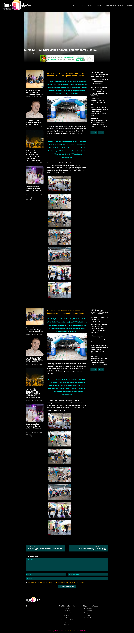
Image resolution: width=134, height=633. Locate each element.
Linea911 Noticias (69, 631)
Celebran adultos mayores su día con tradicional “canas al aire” (33, 189)
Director (28, 96)
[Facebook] (92, 132)
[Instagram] (84, 610)
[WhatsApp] (102, 132)
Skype (87, 612)
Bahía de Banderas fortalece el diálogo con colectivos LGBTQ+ (34, 92)
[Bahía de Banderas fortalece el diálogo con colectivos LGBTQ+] (35, 79)
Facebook (89, 608)
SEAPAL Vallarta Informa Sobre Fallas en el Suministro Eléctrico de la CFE (91, 549)
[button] (75, 6)
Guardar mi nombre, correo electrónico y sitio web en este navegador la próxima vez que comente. (56, 582)
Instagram (89, 610)
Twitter (88, 615)
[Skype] (84, 613)
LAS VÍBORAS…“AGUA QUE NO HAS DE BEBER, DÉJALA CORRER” (34, 122)
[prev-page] (27, 198)
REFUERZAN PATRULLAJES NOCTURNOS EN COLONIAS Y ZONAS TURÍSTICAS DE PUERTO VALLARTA (33, 155)
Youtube (88, 617)
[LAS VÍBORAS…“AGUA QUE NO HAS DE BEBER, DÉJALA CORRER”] (35, 109)
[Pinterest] (99, 132)
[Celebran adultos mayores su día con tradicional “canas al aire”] (35, 175)
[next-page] (30, 198)
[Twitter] (95, 132)
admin (28, 53)
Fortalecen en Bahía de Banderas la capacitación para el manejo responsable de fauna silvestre (99, 111)
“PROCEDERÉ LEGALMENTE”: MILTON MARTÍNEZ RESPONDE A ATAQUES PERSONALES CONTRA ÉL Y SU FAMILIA (98, 122)
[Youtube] (84, 617)
